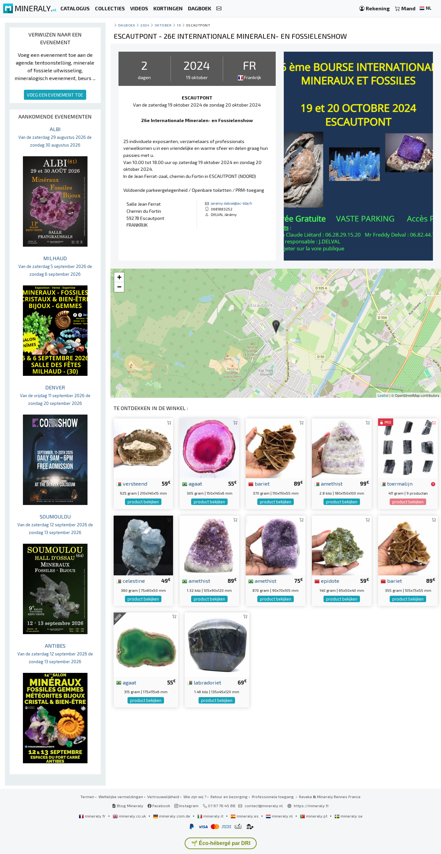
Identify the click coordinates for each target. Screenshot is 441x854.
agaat (194, 483)
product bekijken (143, 501)
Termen (87, 796)
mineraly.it (213, 816)
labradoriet (206, 682)
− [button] (119, 287)
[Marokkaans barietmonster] (275, 447)
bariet (261, 483)
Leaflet (383, 395)
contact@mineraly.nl (264, 805)
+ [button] (119, 277)
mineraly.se (351, 816)
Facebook (160, 805)
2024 (144, 25)
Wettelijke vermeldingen (120, 796)
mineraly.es (248, 816)
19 (179, 25)
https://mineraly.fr (311, 805)
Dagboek (126, 25)
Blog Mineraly (129, 805)
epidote (329, 580)
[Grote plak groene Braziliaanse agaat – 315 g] (146, 644)
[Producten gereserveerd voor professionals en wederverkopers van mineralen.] (433, 484)
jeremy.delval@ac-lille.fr (231, 203)
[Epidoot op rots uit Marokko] (342, 545)
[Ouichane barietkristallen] (408, 545)
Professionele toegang (273, 796)
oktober (163, 25)
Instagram (188, 805)
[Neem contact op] (219, 9)
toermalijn (399, 483)
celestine (133, 580)
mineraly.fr (95, 816)
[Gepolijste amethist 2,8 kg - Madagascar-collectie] (342, 447)
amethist (331, 483)
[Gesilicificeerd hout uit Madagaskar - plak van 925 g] (143, 447)
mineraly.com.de (174, 816)
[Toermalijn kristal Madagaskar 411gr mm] (408, 447)
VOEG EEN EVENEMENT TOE (55, 95)
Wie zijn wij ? (194, 796)
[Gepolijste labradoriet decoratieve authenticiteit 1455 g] (217, 644)
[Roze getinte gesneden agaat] (209, 447)
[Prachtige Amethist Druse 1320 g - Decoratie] (209, 545)
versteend (134, 483)
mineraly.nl (282, 816)
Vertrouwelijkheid (163, 796)
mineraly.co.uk (132, 816)
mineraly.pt (316, 816)
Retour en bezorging (229, 796)
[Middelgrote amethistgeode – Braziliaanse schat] (275, 545)
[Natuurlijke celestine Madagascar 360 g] (143, 545)
